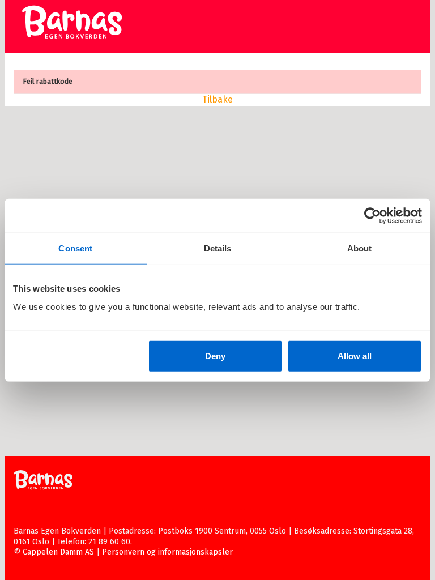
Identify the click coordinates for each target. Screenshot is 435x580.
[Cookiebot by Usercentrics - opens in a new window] (372, 215)
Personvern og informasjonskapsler (167, 552)
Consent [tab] (75, 248)
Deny (215, 355)
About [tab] (359, 248)
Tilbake (217, 99)
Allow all (355, 355)
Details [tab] (218, 248)
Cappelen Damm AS (58, 552)
